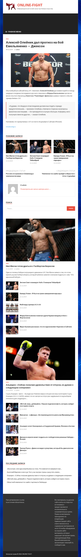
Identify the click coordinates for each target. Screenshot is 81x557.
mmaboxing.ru (11, 127)
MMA (7, 39)
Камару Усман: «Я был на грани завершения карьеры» (64, 158)
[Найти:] (40, 208)
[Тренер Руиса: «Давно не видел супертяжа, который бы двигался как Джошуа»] (12, 455)
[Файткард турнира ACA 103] (12, 311)
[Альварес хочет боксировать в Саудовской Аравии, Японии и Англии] (12, 433)
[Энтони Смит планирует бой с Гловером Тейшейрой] (40, 154)
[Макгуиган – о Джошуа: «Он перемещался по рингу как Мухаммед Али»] (12, 422)
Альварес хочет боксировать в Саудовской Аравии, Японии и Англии (47, 426)
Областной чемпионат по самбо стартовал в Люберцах (27, 482)
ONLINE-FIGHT (29, 5)
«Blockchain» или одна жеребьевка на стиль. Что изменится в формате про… (34, 469)
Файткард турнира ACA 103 (30, 304)
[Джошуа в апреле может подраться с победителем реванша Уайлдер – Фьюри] (12, 444)
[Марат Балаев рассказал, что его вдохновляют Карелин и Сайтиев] (12, 334)
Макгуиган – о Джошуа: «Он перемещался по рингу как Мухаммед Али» (47, 415)
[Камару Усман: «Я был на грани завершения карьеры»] (64, 154)
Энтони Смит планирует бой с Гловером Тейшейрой (39, 158)
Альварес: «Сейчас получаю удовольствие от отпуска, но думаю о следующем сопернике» (39, 475)
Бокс (7, 382)
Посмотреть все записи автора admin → (35, 189)
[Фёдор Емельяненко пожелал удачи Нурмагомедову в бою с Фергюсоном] (12, 322)
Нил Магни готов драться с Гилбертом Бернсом (16, 157)
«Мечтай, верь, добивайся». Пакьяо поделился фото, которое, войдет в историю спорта (38, 479)
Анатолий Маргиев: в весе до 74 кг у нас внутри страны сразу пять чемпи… (34, 472)
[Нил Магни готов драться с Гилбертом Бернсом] (16, 154)
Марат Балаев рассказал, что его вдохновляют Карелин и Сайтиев (46, 327)
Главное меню (14, 32)
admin (18, 49)
